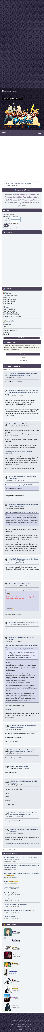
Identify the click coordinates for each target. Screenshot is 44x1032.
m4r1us (14, 954)
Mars (14, 931)
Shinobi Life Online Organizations (20, 637)
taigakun (15, 988)
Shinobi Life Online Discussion (19, 390)
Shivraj (14, 947)
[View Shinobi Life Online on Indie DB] (9, 91)
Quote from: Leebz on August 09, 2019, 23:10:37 (19, 485)
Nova (14, 980)
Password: (7, 221)
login (9, 216)
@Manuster (9, 515)
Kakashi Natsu (10, 875)
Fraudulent (13, 997)
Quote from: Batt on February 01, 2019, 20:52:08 (19, 590)
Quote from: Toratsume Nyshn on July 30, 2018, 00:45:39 (21, 645)
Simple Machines (30, 1024)
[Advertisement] (22, 22)
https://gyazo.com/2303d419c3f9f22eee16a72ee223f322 (23, 843)
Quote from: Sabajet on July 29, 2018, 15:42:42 (20, 649)
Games (12, 766)
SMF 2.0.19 (14, 1024)
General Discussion (15, 424)
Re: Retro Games (22, 766)
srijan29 (17, 859)
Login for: (7, 223)
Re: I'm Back (27, 584)
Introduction (14, 750)
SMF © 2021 (21, 1024)
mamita (17, 887)
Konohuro (15, 1006)
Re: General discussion (30, 424)
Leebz (15, 893)
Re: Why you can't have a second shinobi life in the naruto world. (21, 392)
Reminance (16, 940)
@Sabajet (8, 709)
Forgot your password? (10, 228)
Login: (8, 218)
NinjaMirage (13, 971)
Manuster (15, 963)
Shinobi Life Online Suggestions (19, 374)
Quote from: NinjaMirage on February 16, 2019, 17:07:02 (21, 512)
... (12, 369)
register (15, 216)
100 (14, 369)
